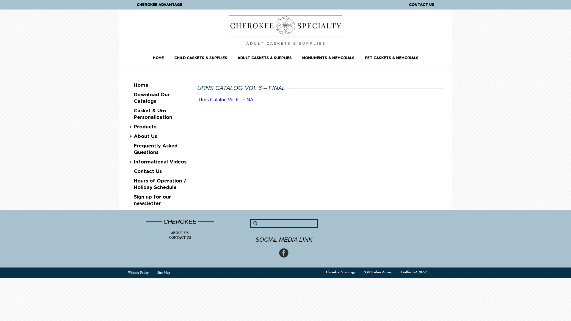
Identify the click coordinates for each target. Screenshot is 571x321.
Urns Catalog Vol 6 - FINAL (227, 99)
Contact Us (421, 5)
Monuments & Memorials (328, 58)
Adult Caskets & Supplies (265, 58)
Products (145, 127)
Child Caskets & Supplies (200, 58)
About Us (180, 233)
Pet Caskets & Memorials (391, 58)
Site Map (163, 272)
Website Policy (138, 272)
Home (158, 58)
